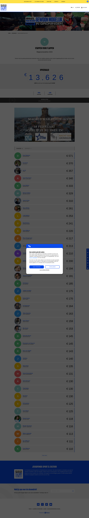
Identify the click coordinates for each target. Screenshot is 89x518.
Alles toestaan (36, 266)
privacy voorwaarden (33, 257)
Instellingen (52, 266)
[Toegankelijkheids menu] (87, 1)
